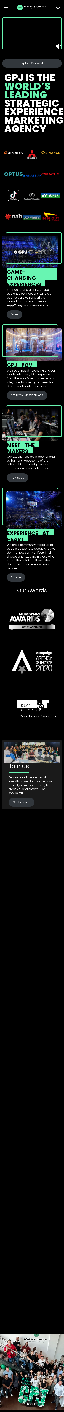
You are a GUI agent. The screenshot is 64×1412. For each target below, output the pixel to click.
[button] (57, 7)
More (14, 314)
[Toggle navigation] (6, 7)
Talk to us (17, 477)
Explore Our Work (32, 63)
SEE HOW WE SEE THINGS (27, 395)
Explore (16, 577)
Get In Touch (21, 802)
